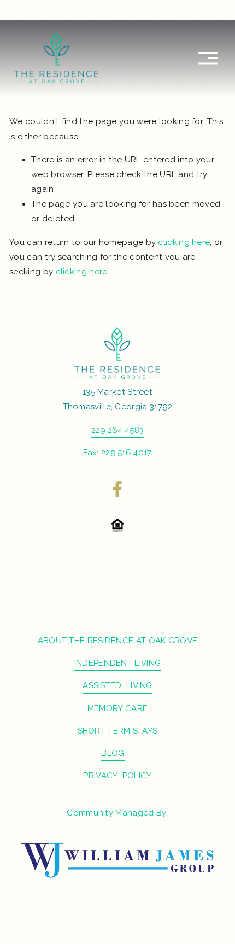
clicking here (184, 242)
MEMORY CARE (117, 708)
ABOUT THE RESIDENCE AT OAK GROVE (118, 641)
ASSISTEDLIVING (117, 685)
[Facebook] (117, 489)
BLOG (112, 753)
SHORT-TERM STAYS (118, 731)
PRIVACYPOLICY (117, 776)
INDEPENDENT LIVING (117, 663)
